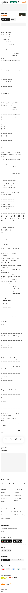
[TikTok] (18, 583)
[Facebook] (13, 583)
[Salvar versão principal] (8, 19)
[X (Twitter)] (24, 583)
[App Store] (17, 555)
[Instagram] (8, 583)
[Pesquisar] (18, 2)
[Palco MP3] (13, 591)
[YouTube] (3, 583)
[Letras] (4, 592)
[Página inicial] (4, 2)
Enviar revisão (4, 464)
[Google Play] (6, 555)
